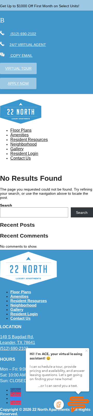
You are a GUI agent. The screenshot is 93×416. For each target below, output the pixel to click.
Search (6, 205)
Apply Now (18, 83)
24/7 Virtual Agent (28, 45)
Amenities (19, 135)
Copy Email (21, 55)
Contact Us (20, 158)
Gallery (17, 149)
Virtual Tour (18, 68)
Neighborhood (23, 144)
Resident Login (24, 153)
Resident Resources (29, 139)
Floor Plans (21, 130)
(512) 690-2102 (23, 34)
